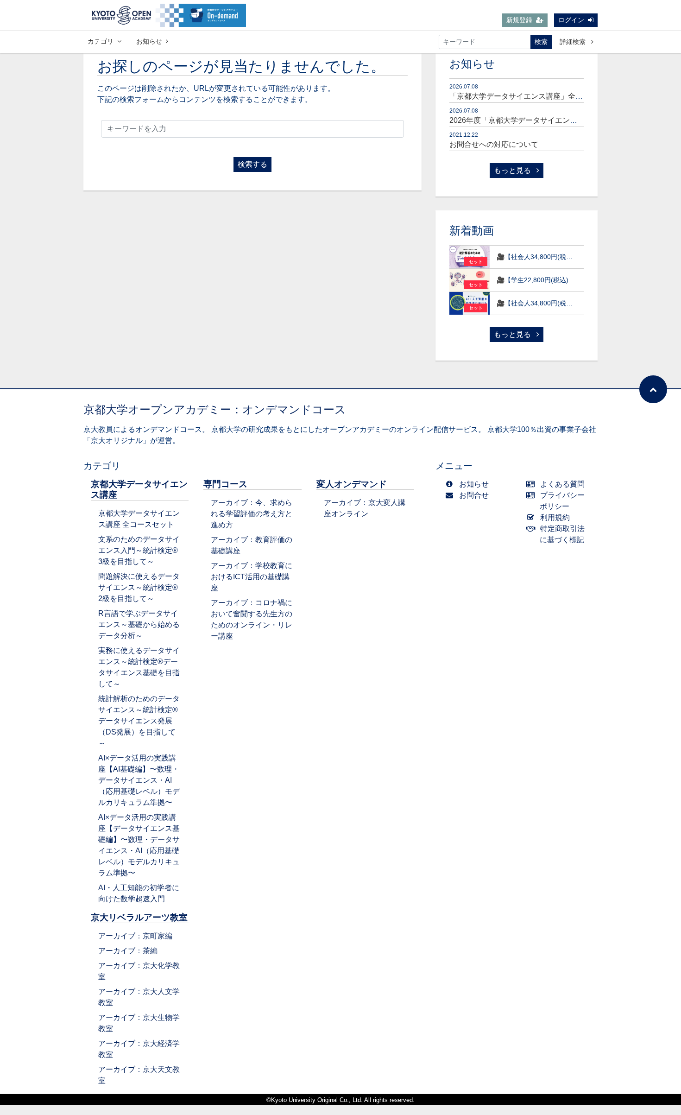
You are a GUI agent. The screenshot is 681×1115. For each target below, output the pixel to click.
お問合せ (474, 495)
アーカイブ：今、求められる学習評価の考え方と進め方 (251, 514)
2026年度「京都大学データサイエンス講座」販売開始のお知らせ (557, 120)
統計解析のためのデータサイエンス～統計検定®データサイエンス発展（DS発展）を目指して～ (139, 721)
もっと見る (513, 170)
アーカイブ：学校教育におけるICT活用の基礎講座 (251, 577)
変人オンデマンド (351, 484)
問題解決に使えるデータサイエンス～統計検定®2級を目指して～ (139, 587)
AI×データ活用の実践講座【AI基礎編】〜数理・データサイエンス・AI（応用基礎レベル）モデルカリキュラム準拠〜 (139, 780)
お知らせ (149, 41)
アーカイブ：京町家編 (135, 936)
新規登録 (519, 20)
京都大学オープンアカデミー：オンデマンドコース (214, 409)
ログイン (571, 20)
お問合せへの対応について (493, 144)
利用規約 (555, 517)
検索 (541, 41)
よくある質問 (562, 484)
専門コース (225, 484)
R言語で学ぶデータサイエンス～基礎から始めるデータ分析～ (139, 624)
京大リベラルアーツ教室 (139, 917)
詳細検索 (573, 41)
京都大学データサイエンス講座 (139, 489)
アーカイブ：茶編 (128, 951)
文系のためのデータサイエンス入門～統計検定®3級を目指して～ (139, 550)
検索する (252, 164)
